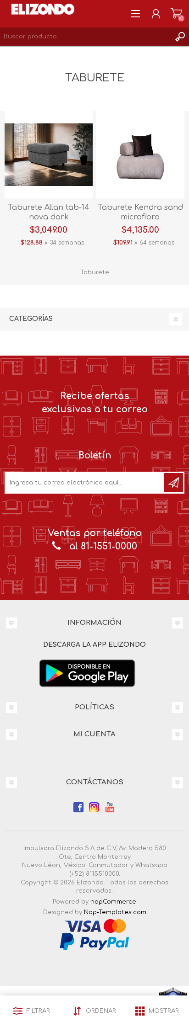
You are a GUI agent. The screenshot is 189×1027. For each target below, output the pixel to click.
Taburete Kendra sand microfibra (140, 212)
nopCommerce (113, 902)
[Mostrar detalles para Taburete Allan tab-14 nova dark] (49, 154)
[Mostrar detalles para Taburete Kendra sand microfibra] (140, 154)
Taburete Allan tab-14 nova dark (48, 212)
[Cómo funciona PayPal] (94, 941)
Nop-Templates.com (115, 912)
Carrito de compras (176, 14)
